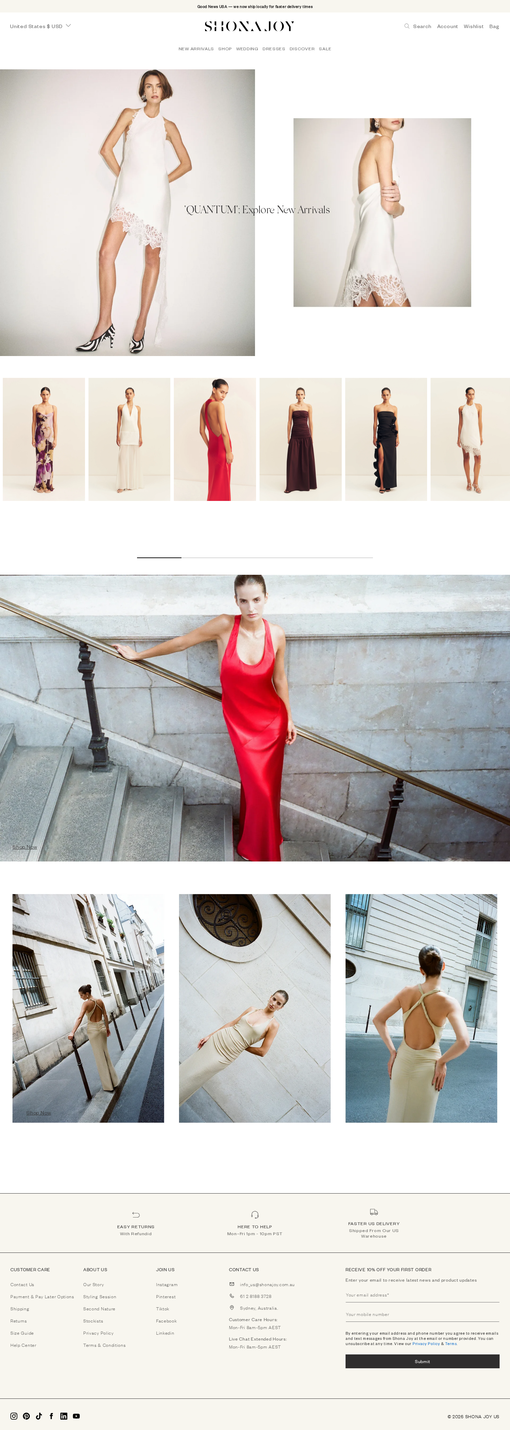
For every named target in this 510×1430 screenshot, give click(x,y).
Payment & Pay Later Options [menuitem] (42, 1296)
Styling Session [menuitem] (100, 1296)
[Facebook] (51, 1416)
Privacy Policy (426, 1343)
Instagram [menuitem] (167, 1284)
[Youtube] (76, 1416)
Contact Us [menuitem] (22, 1284)
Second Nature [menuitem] (99, 1308)
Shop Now (24, 846)
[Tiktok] (38, 1416)
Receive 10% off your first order (388, 1269)
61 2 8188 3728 (256, 1296)
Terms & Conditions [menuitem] (104, 1344)
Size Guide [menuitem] (22, 1332)
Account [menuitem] (448, 26)
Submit (422, 1361)
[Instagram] (13, 1416)
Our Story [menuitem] (93, 1284)
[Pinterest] (26, 1416)
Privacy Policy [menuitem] (98, 1332)
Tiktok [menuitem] (162, 1308)
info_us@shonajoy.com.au (267, 1284)
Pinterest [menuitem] (166, 1296)
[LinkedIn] (63, 1416)
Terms (451, 1343)
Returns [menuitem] (18, 1320)
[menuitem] (196, 48)
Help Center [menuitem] (23, 1344)
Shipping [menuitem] (19, 1308)
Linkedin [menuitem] (165, 1332)
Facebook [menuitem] (166, 1320)
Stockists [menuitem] (93, 1320)
